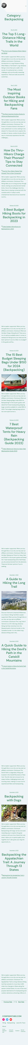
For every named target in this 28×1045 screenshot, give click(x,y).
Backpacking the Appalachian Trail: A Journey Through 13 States (14, 862)
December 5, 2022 (14, 792)
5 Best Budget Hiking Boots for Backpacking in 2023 (14, 215)
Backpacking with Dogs (14, 798)
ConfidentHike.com (11, 1016)
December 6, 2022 (14, 641)
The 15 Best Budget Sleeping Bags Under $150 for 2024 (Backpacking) (14, 362)
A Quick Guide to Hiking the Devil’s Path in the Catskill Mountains (14, 652)
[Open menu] (26, 6)
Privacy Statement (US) (4, 1031)
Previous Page (6, 1002)
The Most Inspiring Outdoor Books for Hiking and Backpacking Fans (14, 99)
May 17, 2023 (14, 85)
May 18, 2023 (14, 30)
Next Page (22, 1002)
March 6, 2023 (14, 146)
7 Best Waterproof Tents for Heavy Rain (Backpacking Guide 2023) (14, 433)
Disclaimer (17, 1030)
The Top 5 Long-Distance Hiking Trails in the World (14, 39)
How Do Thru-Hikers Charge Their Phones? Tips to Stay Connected (14, 157)
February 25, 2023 (14, 350)
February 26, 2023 (14, 205)
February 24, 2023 (14, 420)
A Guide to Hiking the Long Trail (14, 583)
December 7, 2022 (14, 575)
